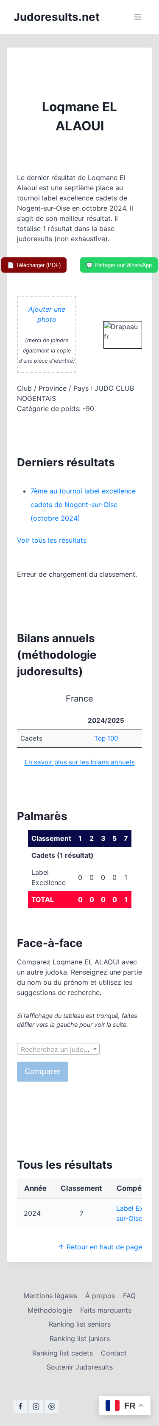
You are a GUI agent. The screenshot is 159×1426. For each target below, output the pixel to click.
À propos (100, 1295)
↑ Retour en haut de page (100, 1247)
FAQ (129, 1295)
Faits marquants (105, 1310)
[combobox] (58, 1049)
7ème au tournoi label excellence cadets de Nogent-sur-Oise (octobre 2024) (83, 504)
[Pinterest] (52, 1406)
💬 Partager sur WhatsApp (119, 265)
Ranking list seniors (80, 1324)
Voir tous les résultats (51, 540)
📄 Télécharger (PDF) (34, 265)
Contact (114, 1353)
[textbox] (58, 1049)
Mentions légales (50, 1295)
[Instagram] (36, 1406)
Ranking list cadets (62, 1353)
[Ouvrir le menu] (137, 16)
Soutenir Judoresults (80, 1367)
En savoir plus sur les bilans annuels (80, 762)
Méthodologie (50, 1310)
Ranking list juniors (80, 1338)
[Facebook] (20, 1406)
